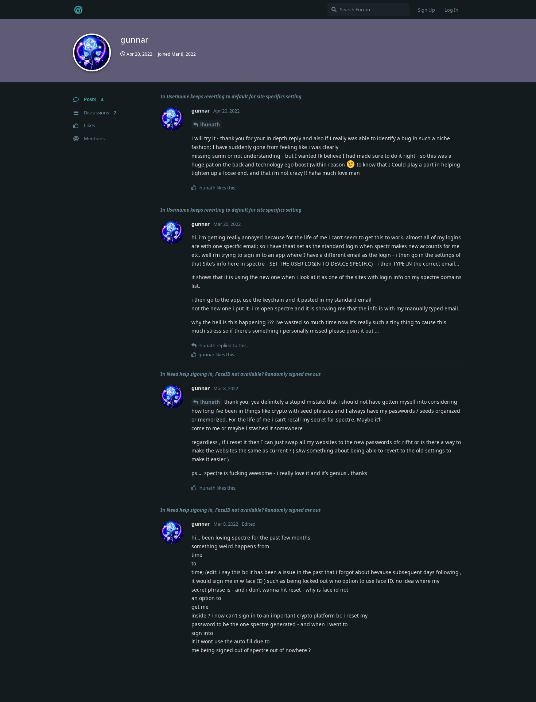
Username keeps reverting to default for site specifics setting (234, 96)
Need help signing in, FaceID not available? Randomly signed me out (244, 374)
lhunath (210, 124)
